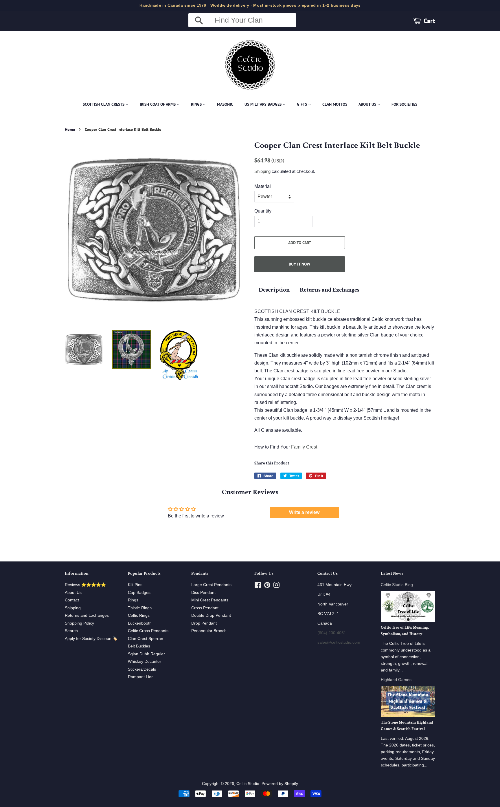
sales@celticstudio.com (338, 642)
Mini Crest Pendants (209, 600)
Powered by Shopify (280, 784)
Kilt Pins (135, 585)
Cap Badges (139, 592)
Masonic (225, 104)
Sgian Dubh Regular (146, 654)
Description (274, 290)
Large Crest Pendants (211, 585)
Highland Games (396, 680)
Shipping (262, 171)
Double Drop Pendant (211, 615)
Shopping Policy (79, 623)
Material (262, 186)
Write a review (304, 512)
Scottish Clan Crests (104, 104)
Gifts (302, 104)
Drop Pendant (204, 623)
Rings (197, 104)
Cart (429, 21)
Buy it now (299, 264)
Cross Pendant (204, 608)
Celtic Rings (139, 615)
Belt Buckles (139, 646)
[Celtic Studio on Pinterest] (267, 586)
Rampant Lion (141, 677)
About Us (368, 104)
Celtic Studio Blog (397, 585)
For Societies (404, 104)
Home (70, 129)
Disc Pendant (203, 592)
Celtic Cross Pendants (148, 631)
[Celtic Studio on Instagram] (276, 586)
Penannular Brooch (209, 631)
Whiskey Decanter (144, 661)
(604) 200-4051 (331, 633)
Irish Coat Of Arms (158, 104)
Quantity (262, 210)
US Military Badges (264, 104)
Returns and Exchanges (329, 290)
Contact (72, 600)
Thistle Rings (140, 608)
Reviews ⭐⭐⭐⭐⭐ (85, 585)
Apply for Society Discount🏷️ (91, 638)
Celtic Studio (247, 784)
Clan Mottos (334, 104)
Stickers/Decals (142, 669)
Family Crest (304, 446)
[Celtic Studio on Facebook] (257, 586)
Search (71, 631)
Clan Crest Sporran (145, 638)
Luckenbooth (140, 623)
